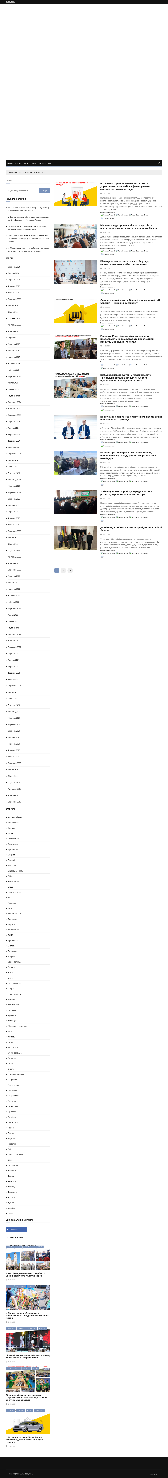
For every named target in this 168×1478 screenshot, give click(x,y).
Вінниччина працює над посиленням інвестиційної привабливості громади (131, 418)
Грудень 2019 (14, 782)
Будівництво (13, 849)
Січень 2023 (13, 544)
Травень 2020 (14, 750)
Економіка (12, 951)
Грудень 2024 (14, 396)
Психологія (13, 1122)
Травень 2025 (14, 363)
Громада (12, 903)
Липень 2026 (13, 273)
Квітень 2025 (13, 370)
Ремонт (11, 1133)
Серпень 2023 (14, 499)
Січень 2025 (13, 389)
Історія (11, 989)
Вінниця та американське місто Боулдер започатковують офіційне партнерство (124, 262)
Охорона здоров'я (16, 1074)
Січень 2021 (13, 698)
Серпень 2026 (14, 267)
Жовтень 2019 (14, 795)
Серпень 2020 (14, 731)
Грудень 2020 (14, 705)
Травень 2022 (14, 595)
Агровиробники (15, 817)
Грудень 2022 (14, 550)
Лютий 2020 (13, 769)
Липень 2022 (13, 582)
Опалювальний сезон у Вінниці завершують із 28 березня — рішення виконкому (130, 301)
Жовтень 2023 (14, 486)
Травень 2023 (14, 518)
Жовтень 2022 (14, 563)
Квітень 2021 (13, 679)
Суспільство (13, 1165)
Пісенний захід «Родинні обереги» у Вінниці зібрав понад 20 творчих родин (27, 228)
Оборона (12, 1058)
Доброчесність (14, 914)
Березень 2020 (14, 763)
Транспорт (12, 1192)
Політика (12, 1101)
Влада (10, 887)
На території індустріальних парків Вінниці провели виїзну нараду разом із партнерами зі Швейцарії (128, 455)
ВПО (10, 898)
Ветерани (12, 865)
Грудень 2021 (14, 628)
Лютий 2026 (13, 305)
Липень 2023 (13, 505)
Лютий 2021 (13, 692)
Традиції (11, 1187)
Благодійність (14, 839)
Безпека (11, 828)
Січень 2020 (13, 776)
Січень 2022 (13, 621)
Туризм (11, 1203)
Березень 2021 (14, 686)
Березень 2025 (14, 376)
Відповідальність (15, 871)
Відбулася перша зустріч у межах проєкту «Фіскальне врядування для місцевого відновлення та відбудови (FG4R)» (125, 377)
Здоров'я (12, 967)
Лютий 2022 (13, 615)
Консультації (13, 1005)
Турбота (11, 1197)
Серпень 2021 (14, 653)
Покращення (14, 1096)
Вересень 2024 (14, 415)
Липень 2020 (13, 737)
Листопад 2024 (14, 402)
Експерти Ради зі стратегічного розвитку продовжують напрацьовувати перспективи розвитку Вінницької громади (127, 339)
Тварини (12, 1171)
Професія (12, 1117)
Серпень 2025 (14, 344)
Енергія (11, 956)
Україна (42, 163)
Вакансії (11, 860)
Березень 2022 (14, 608)
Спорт (10, 1160)
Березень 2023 (14, 531)
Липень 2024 (13, 428)
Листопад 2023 (14, 479)
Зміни (10, 978)
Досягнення (13, 930)
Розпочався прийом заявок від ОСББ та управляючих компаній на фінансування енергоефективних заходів (125, 186)
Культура (12, 1015)
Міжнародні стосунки (17, 1026)
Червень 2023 (14, 511)
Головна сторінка (14, 163)
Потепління (13, 1106)
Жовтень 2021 (14, 640)
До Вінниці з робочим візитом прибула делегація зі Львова (131, 529)
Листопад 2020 (14, 711)
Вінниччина (13, 881)
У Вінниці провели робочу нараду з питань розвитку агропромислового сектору (126, 493)
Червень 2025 (14, 357)
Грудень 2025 (14, 318)
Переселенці (13, 1085)
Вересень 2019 (14, 802)
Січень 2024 (13, 466)
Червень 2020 (14, 744)
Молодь (11, 1037)
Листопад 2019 (14, 789)
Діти (10, 908)
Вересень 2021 (14, 647)
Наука (10, 1042)
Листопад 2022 (14, 557)
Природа (12, 1112)
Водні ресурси (14, 892)
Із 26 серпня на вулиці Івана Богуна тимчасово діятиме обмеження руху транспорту (28, 249)
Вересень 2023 (14, 492)
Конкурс (11, 999)
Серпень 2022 (14, 576)
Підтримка (12, 1090)
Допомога (12, 919)
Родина (11, 1138)
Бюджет (11, 855)
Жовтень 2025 (14, 331)
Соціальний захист (16, 1154)
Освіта (11, 1069)
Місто (26, 163)
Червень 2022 (14, 589)
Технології (12, 1181)
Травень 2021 (14, 673)
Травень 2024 (14, 441)
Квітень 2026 (13, 292)
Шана (10, 1213)
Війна (10, 876)
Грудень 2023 (14, 473)
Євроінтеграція (14, 962)
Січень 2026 (13, 312)
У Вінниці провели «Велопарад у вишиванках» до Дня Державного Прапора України (28, 218)
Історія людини (14, 994)
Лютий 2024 (13, 460)
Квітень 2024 (13, 447)
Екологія (12, 946)
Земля (10, 972)
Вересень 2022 (14, 570)
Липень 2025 (13, 350)
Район (33, 163)
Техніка (11, 1176)
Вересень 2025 (14, 337)
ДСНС (10, 935)
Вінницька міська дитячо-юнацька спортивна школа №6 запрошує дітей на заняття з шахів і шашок (28, 239)
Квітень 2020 (13, 756)
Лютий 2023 (13, 537)
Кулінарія (12, 1010)
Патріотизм (13, 1080)
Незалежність (14, 1047)
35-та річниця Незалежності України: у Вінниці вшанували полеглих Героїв (28, 209)
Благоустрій (13, 844)
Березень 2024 (14, 454)
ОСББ (10, 1063)
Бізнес (11, 833)
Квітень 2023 (13, 524)
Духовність (13, 940)
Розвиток (12, 1144)
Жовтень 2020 (14, 718)
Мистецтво (13, 1021)
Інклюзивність (14, 983)
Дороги (11, 924)
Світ (50, 163)
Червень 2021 (14, 666)
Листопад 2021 (14, 634)
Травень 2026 (14, 286)
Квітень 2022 (13, 602)
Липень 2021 (13, 660)
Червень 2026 (14, 279)
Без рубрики (13, 823)
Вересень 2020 (14, 724)
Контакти (153, 1474)
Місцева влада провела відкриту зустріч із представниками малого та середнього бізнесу (128, 226)
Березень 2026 (14, 299)
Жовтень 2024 (14, 408)
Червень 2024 (14, 434)
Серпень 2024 (14, 421)
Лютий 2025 (13, 383)
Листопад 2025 (14, 325)
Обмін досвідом (15, 1053)
